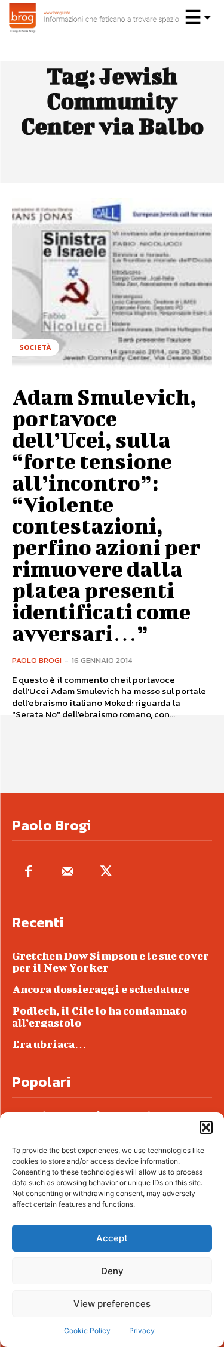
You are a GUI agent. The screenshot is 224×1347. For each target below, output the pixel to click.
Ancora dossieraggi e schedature (100, 989)
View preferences (112, 1303)
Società (35, 347)
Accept (112, 1238)
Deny (112, 1271)
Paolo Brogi (37, 660)
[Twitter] (106, 872)
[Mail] (67, 872)
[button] (206, 1127)
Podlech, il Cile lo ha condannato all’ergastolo (99, 1016)
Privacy (142, 1330)
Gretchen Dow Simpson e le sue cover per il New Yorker (110, 962)
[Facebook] (28, 872)
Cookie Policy (87, 1330)
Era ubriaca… (49, 1044)
